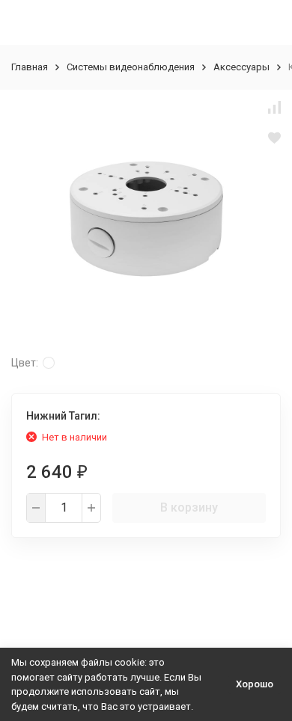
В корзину (189, 507)
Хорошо (254, 684)
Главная (29, 67)
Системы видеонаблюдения (131, 67)
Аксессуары (241, 67)
